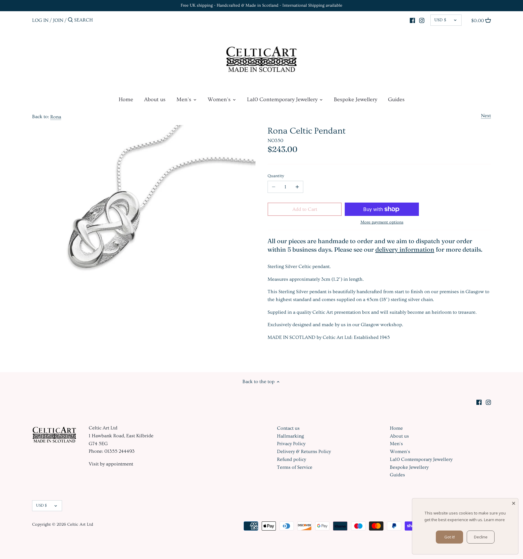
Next (486, 115)
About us (399, 436)
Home (396, 428)
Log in (40, 20)
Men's (396, 443)
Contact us (288, 428)
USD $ (440, 20)
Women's (400, 451)
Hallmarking (290, 436)
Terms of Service (294, 467)
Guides (397, 475)
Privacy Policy (291, 443)
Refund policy (291, 459)
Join (58, 20)
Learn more (494, 519)
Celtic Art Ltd (80, 524)
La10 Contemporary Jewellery (421, 459)
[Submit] (70, 20)
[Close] (514, 503)
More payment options (381, 222)
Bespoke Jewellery (409, 467)
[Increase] (297, 187)
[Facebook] (412, 19)
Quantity (276, 176)
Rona (55, 117)
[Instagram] (421, 19)
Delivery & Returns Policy (304, 451)
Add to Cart (304, 209)
